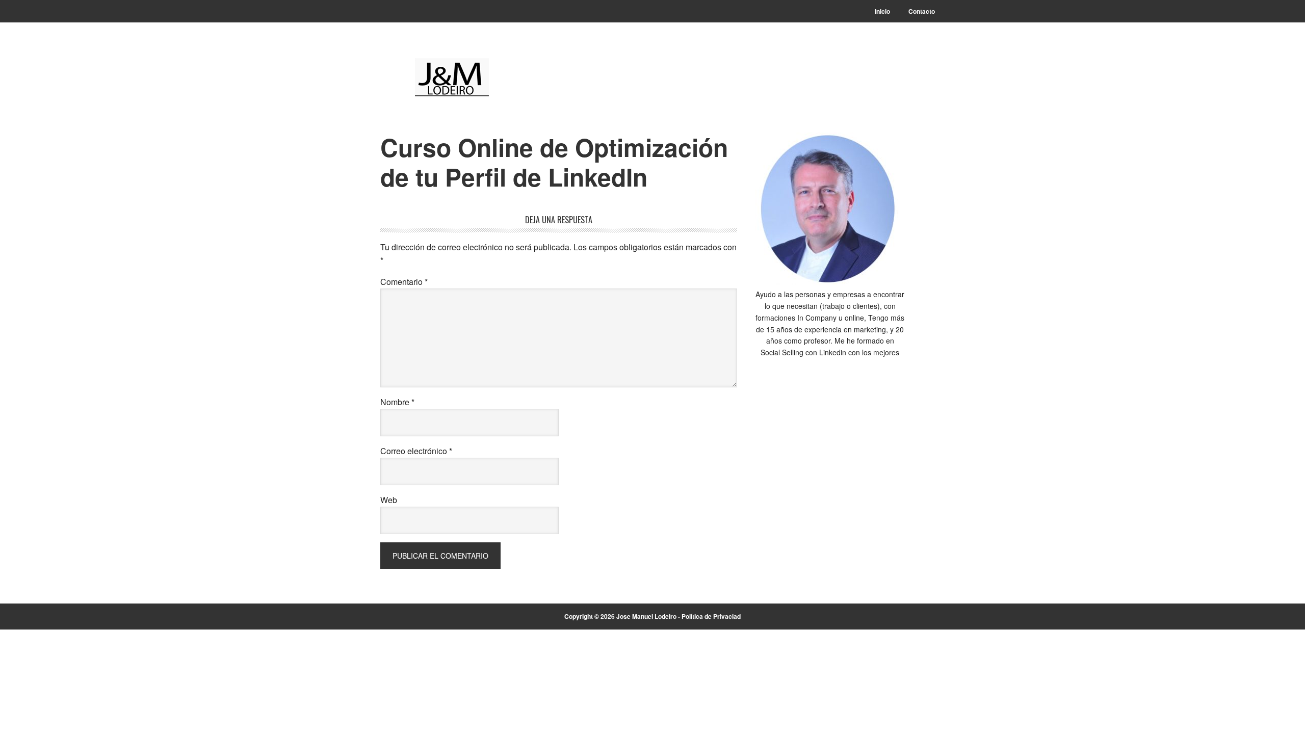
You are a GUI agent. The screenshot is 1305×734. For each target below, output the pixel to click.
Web (388, 500)
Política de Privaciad (711, 616)
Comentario (404, 281)
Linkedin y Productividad (449, 77)
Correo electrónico (416, 451)
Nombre (397, 402)
